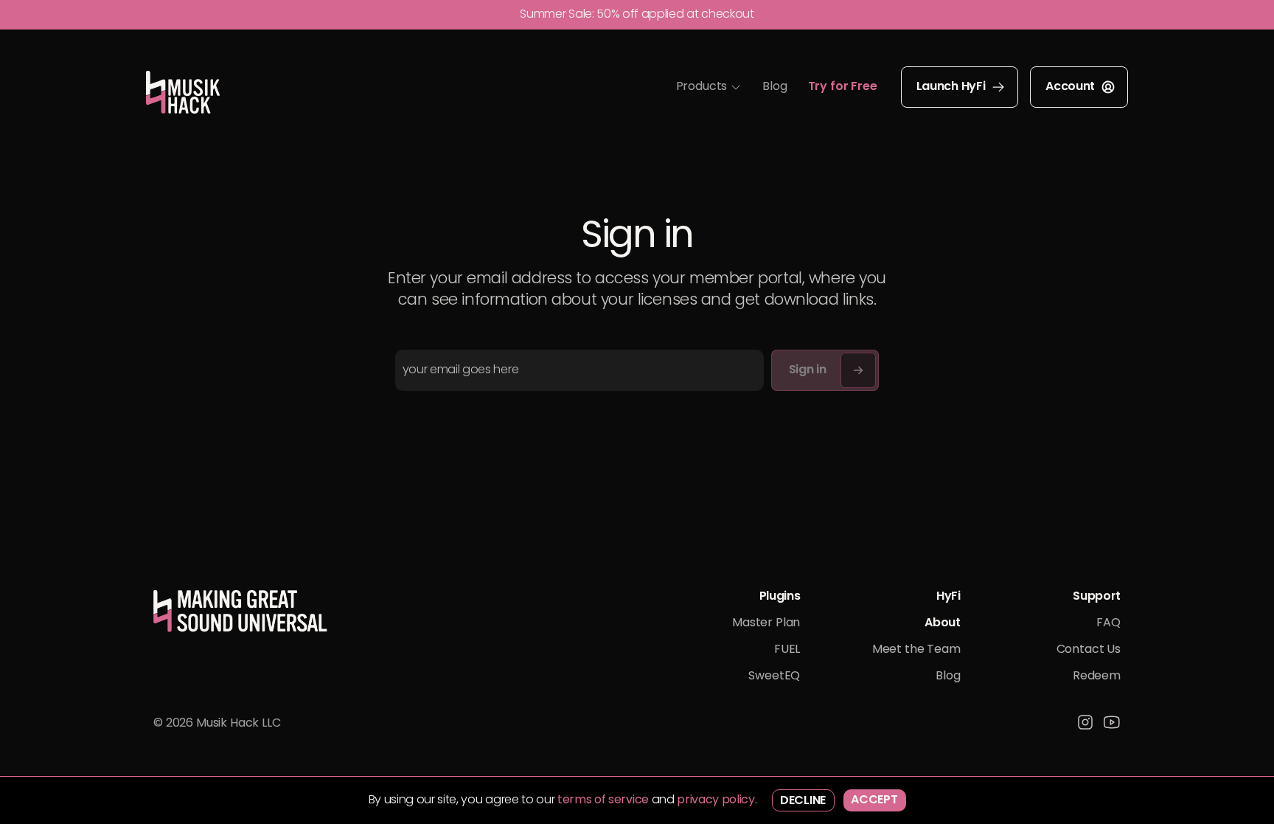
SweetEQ (774, 676)
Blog (774, 87)
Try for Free (842, 87)
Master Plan (766, 623)
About (942, 623)
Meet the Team (916, 649)
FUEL (787, 649)
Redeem (1097, 676)
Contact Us (1089, 649)
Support (1097, 597)
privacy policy (716, 800)
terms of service (603, 800)
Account (1070, 87)
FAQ (1108, 623)
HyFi (948, 597)
